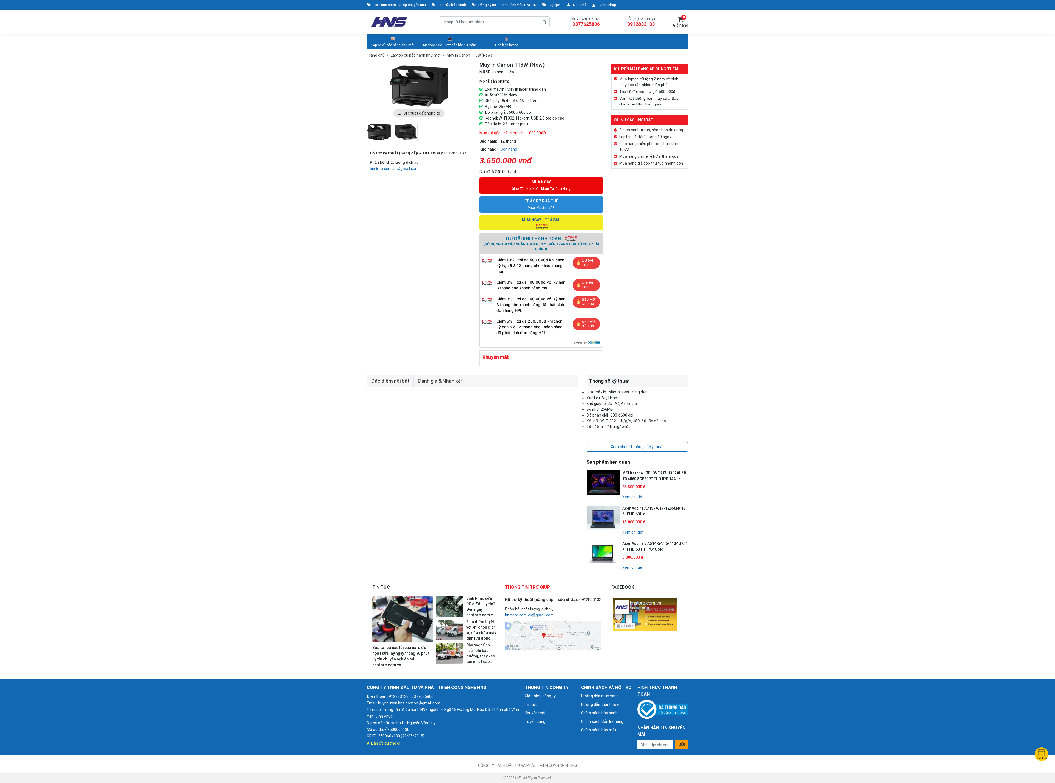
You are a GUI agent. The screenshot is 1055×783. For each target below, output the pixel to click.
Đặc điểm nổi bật (390, 381)
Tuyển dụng (535, 721)
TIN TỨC (381, 587)
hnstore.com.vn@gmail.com (394, 168)
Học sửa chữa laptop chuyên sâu (400, 5)
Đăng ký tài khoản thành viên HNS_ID (507, 5)
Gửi (681, 744)
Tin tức (531, 704)
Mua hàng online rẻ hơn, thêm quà (649, 156)
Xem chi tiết (633, 497)
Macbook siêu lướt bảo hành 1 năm (449, 45)
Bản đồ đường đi (385, 743)
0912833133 (641, 24)
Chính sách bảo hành (599, 713)
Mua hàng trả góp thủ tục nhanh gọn (651, 163)
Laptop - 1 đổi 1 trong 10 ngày (645, 137)
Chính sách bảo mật (598, 730)
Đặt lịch (555, 5)
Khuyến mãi (535, 713)
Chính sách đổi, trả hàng (602, 721)
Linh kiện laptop (506, 45)
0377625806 (586, 24)
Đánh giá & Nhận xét (440, 381)
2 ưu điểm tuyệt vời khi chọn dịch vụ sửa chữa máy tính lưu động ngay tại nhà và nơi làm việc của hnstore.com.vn (481, 638)
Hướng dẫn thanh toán (601, 704)
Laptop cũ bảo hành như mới (392, 45)
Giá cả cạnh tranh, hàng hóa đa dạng (651, 130)
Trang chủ (376, 55)
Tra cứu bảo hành (452, 5)
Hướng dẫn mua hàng (600, 696)
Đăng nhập (607, 5)
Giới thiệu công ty (540, 696)
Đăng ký (579, 5)
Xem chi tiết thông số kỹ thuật (637, 447)
